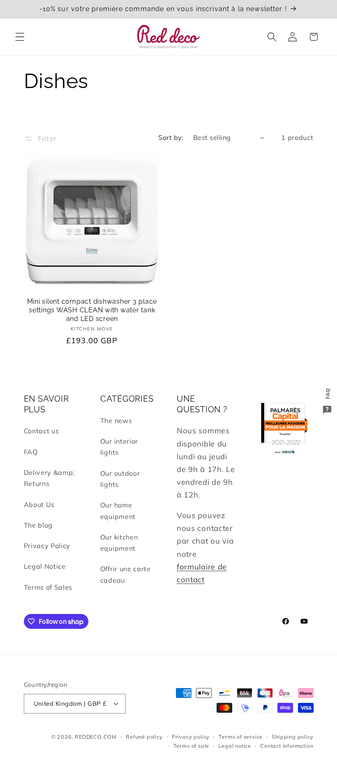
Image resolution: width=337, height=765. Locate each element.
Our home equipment (118, 510)
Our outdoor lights (120, 478)
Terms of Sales (48, 587)
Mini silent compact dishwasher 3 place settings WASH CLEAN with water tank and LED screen (92, 310)
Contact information (286, 745)
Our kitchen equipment (119, 542)
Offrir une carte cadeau (125, 574)
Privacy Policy (47, 546)
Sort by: (171, 137)
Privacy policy (191, 736)
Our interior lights (119, 446)
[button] (19, 36)
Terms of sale (191, 745)
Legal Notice (45, 566)
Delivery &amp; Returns (49, 478)
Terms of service (241, 736)
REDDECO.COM (96, 736)
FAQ (31, 452)
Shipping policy (292, 736)
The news (116, 420)
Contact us (41, 431)
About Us (39, 504)
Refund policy (144, 736)
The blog (38, 525)
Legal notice (234, 745)
